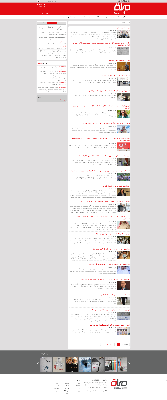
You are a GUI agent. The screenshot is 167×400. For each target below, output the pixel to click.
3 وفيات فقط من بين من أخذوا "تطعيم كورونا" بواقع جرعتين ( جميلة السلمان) (106, 123)
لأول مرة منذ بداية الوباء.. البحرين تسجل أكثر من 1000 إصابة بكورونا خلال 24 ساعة (104, 156)
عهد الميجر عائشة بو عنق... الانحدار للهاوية (116, 186)
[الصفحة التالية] (104, 344)
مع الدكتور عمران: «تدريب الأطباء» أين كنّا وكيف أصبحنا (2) (111, 249)
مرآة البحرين (122, 8)
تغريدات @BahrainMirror (59, 100)
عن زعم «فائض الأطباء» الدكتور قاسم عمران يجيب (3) (113, 234)
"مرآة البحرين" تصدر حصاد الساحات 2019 (126, 360)
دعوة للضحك (47, 358)
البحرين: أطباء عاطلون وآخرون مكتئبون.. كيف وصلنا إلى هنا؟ (111, 310)
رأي (94, 17)
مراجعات (56, 388)
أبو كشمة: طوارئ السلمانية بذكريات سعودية (116, 75)
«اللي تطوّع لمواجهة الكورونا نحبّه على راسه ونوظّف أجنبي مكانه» (109, 264)
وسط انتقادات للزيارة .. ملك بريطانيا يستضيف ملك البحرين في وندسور (53, 56)
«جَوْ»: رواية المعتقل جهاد (61, 359)
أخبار (108, 17)
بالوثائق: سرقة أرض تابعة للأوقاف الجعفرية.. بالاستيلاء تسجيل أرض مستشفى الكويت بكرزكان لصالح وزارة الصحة (101, 44)
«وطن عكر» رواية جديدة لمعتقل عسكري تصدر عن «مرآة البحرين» (113, 361)
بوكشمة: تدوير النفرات (123, 28)
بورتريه (67, 388)
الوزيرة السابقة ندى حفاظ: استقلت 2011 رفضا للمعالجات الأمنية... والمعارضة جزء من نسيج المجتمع (101, 107)
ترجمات (89, 17)
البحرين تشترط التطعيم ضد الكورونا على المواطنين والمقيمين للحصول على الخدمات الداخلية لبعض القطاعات (101, 139)
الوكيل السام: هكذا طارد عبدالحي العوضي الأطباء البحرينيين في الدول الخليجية (105, 201)
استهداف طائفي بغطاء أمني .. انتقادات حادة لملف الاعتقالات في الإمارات (52, 83)
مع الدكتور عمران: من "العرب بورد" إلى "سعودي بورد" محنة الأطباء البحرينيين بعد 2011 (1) (102, 279)
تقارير (103, 17)
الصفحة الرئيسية (125, 17)
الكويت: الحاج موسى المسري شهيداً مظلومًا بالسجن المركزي (53, 68)
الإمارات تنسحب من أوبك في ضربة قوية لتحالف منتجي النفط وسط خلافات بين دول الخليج (52, 72)
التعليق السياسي (115, 17)
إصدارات (64, 17)
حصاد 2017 (100, 358)
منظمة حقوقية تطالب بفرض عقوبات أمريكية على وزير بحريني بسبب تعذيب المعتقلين (52, 38)
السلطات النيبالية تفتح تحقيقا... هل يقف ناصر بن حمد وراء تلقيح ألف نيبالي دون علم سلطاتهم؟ (100, 171)
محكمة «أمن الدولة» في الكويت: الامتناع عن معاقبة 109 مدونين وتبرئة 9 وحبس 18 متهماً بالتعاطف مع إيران (52, 78)
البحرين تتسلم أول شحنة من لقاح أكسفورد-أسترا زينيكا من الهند (110, 325)
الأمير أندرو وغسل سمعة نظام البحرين (56, 42)
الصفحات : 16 (124, 344)
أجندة (74, 17)
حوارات (98, 17)
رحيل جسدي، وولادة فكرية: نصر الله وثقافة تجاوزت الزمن (52, 47)
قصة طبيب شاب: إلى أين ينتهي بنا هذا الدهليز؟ (115, 294)
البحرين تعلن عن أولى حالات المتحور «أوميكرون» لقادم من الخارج (109, 91)
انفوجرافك (66, 391)
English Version (41, 5)
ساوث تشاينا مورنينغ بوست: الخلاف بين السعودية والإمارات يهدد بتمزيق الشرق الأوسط (53, 33)
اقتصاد (83, 17)
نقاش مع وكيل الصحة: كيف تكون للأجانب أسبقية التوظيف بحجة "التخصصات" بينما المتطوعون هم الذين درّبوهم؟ (100, 217)
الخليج (69, 17)
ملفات (78, 17)
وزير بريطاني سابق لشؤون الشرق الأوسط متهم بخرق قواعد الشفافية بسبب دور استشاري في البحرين (53, 52)
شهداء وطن (74, 358)
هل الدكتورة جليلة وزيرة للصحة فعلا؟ (118, 60)
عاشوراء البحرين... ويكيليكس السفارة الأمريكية (87, 360)
